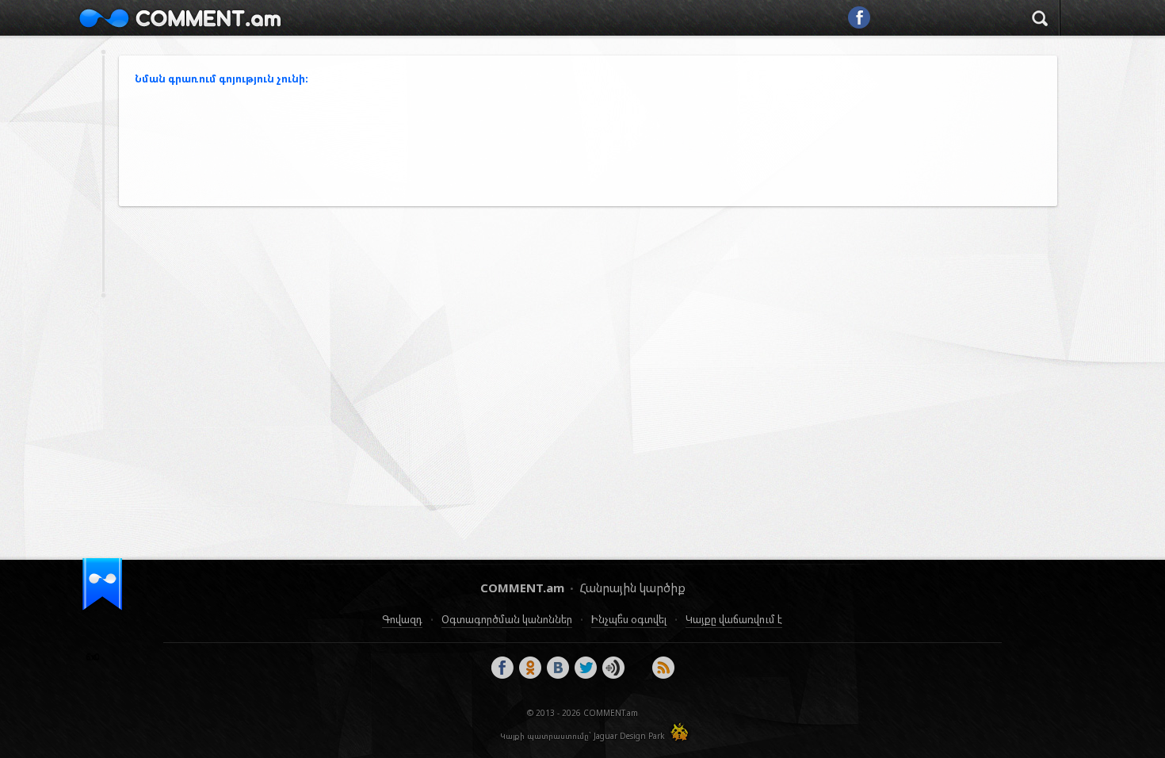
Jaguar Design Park (629, 735)
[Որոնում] (1040, 20)
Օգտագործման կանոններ (506, 619)
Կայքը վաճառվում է (734, 619)
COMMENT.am (180, 18)
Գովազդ (402, 619)
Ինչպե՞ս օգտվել (629, 619)
